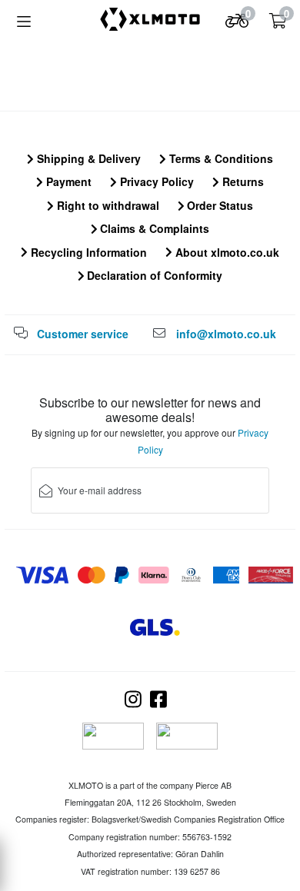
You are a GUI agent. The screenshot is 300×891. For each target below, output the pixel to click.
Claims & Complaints (153, 228)
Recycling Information (87, 252)
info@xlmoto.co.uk (226, 333)
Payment (67, 181)
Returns (241, 181)
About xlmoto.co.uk (225, 252)
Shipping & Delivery (87, 158)
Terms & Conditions (219, 158)
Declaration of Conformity (153, 275)
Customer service (82, 333)
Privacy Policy (155, 181)
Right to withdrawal (106, 205)
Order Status (218, 205)
